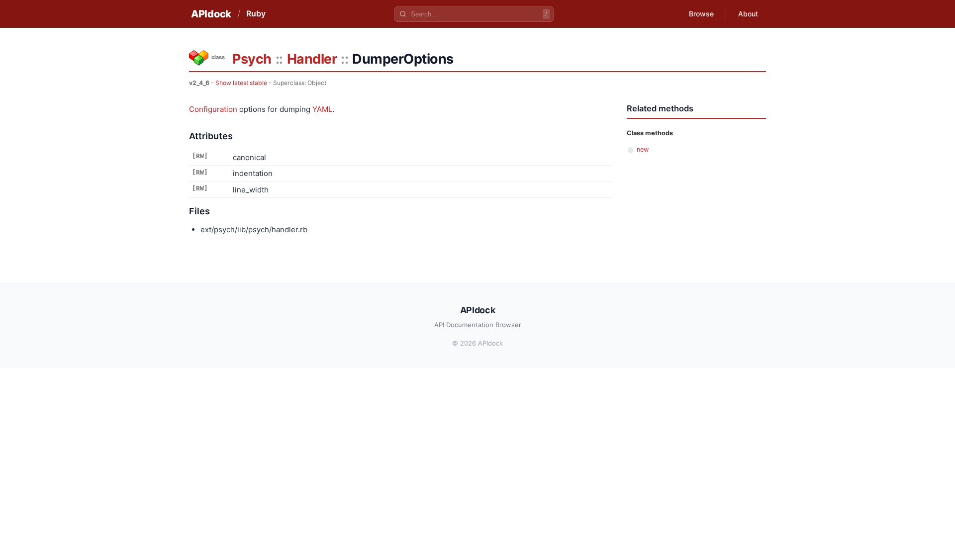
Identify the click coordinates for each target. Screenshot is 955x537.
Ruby (256, 13)
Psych (252, 59)
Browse (701, 13)
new (643, 149)
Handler (312, 59)
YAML (322, 109)
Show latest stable (241, 83)
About (748, 13)
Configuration (213, 109)
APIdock (211, 14)
